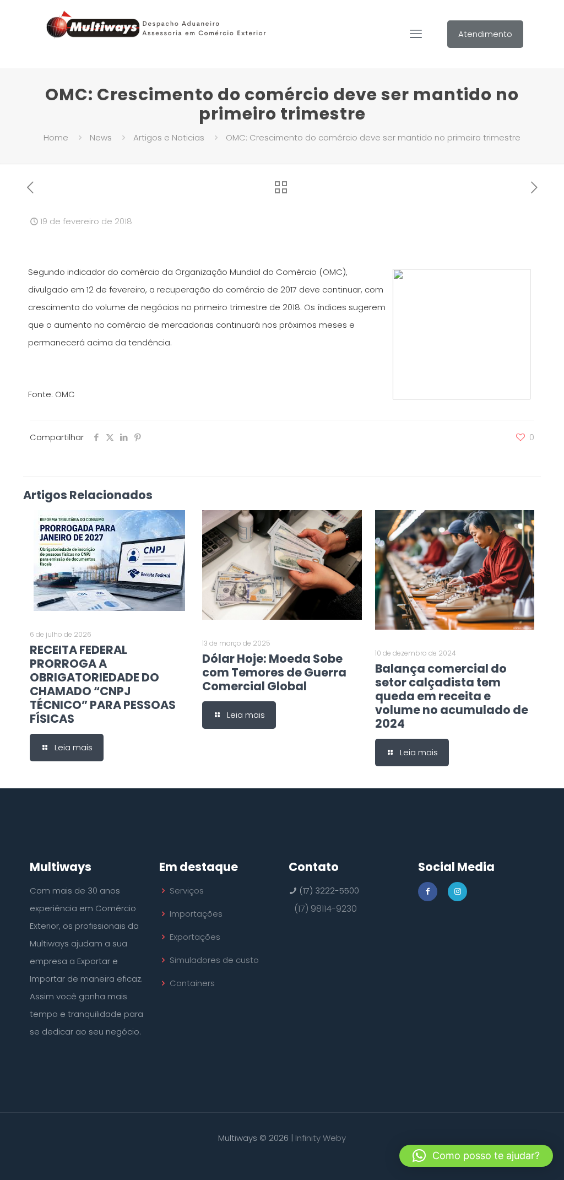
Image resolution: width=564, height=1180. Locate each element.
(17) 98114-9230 (325, 908)
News (101, 137)
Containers (192, 983)
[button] (476, 1156)
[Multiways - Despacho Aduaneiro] (156, 34)
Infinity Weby (320, 1138)
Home (56, 137)
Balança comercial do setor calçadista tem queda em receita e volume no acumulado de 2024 (451, 696)
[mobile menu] (415, 34)
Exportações (195, 937)
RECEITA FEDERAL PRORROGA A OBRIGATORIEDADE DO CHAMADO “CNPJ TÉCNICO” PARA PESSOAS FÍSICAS (103, 684)
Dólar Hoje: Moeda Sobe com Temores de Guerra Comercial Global (274, 672)
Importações (196, 913)
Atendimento (485, 34)
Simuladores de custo (214, 960)
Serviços (187, 890)
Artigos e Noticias (168, 137)
